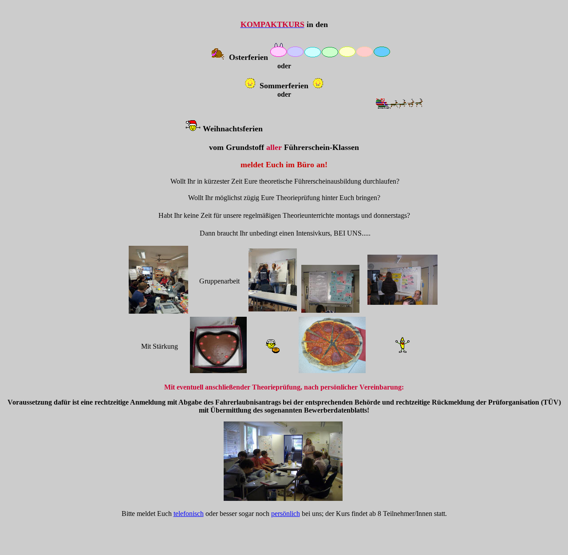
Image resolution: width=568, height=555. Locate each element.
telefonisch (189, 513)
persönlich (285, 513)
